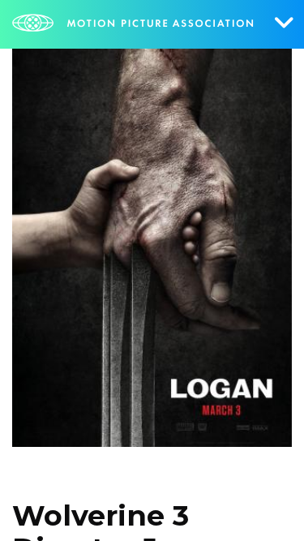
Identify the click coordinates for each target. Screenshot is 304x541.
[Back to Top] (267, 504)
